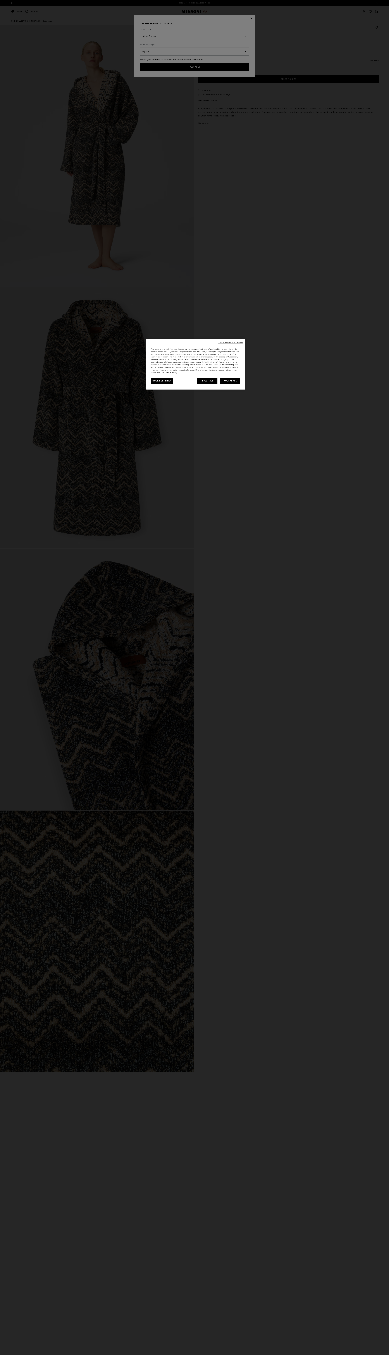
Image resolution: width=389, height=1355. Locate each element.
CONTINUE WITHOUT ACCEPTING (230, 343)
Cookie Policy (171, 372)
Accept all (230, 381)
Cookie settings (162, 381)
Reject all (207, 381)
